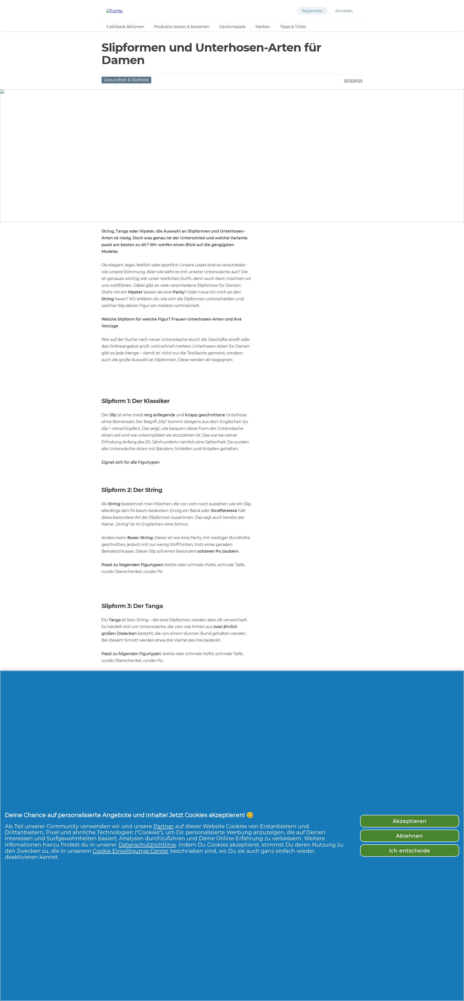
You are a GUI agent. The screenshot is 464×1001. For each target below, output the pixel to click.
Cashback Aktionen (125, 26)
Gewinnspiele (232, 26)
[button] (312, 11)
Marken (262, 26)
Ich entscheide (409, 851)
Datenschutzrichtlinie (147, 844)
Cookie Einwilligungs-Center (131, 851)
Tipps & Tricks (293, 26)
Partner (163, 826)
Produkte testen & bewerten (182, 26)
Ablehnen (409, 836)
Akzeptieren (410, 821)
